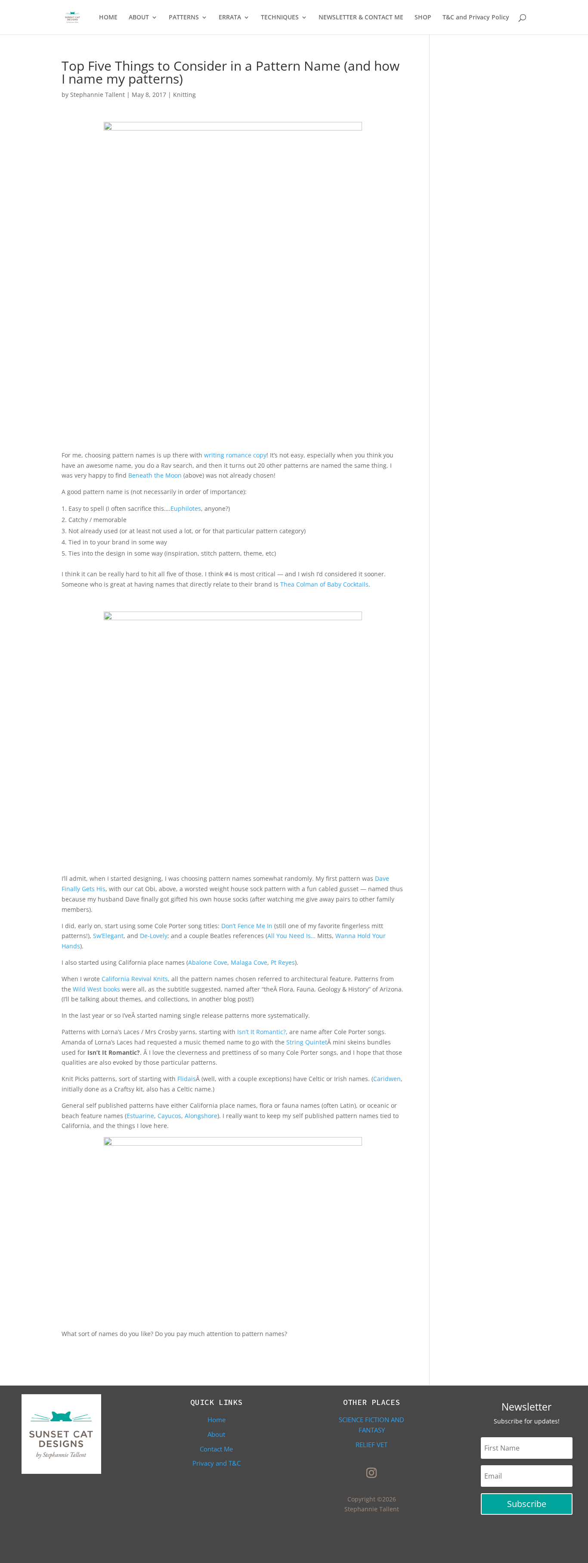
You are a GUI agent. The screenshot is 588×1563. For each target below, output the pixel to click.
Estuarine (140, 1116)
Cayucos (169, 1116)
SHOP (423, 17)
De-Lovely (153, 936)
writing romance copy (235, 455)
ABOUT (139, 17)
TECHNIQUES (280, 17)
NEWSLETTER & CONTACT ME (361, 17)
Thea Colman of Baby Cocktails (324, 584)
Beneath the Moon (155, 475)
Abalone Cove (207, 962)
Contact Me (216, 1449)
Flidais (186, 1079)
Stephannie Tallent (97, 94)
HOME (108, 17)
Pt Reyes (283, 962)
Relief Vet (371, 1444)
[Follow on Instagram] (371, 1473)
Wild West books (96, 989)
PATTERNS (184, 17)
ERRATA (230, 17)
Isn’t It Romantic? (261, 1032)
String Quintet (306, 1042)
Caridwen (387, 1079)
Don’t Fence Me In (246, 926)
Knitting (184, 94)
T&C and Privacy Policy (476, 17)
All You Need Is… (291, 936)
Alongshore (201, 1116)
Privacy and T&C (216, 1463)
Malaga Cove (249, 962)
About (216, 1434)
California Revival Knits (135, 979)
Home (216, 1419)
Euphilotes (185, 508)
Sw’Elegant (108, 936)
